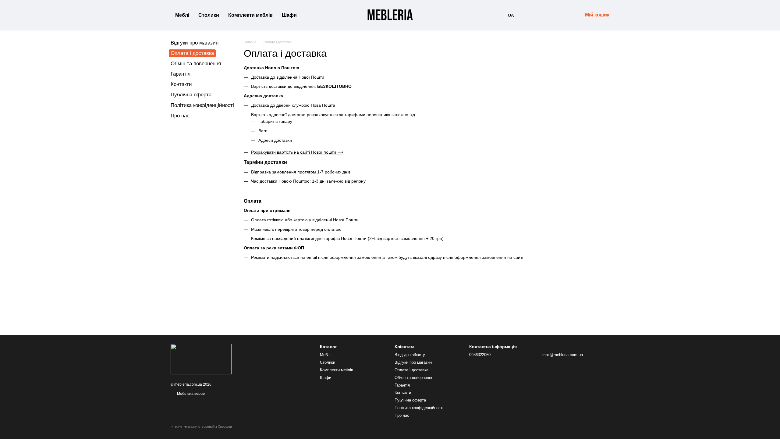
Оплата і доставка (411, 370)
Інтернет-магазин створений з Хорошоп (201, 426)
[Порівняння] (530, 15)
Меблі (182, 15)
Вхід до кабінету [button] (410, 354)
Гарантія (180, 74)
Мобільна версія (190, 393)
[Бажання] (546, 15)
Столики (208, 15)
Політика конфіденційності (202, 105)
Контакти (181, 84)
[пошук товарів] (312, 15)
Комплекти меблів (250, 15)
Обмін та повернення (196, 63)
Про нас (180, 116)
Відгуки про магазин (194, 43)
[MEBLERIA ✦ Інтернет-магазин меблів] (201, 359)
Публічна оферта (191, 95)
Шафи (289, 15)
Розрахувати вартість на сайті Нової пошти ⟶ (297, 152)
